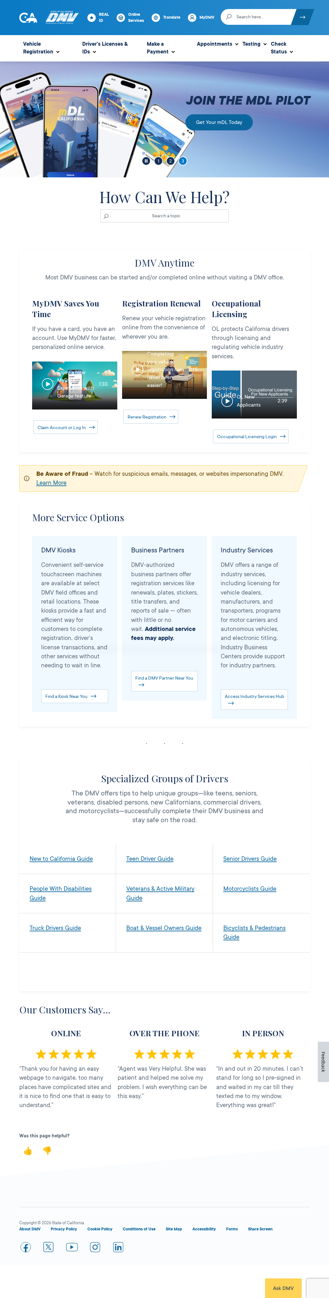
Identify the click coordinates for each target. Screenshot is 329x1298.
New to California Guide (61, 859)
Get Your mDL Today (219, 122)
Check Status (279, 48)
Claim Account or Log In (62, 427)
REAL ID (104, 17)
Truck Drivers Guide (55, 928)
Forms (232, 1229)
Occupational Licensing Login (247, 436)
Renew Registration (147, 416)
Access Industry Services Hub (254, 696)
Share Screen (260, 1229)
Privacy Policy (64, 1229)
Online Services (136, 17)
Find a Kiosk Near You (66, 696)
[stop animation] (146, 160)
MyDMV (207, 17)
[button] (74, 385)
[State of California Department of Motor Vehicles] (62, 18)
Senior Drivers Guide (250, 859)
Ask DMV (283, 1288)
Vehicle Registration (38, 48)
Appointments (214, 44)
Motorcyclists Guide (249, 889)
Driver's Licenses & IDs (105, 48)
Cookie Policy (99, 1229)
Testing (252, 44)
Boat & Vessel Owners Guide (163, 928)
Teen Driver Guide (149, 859)
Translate (171, 17)
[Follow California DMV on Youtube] (72, 1248)
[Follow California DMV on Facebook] (25, 1248)
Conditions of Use (139, 1229)
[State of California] (28, 17)
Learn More (51, 483)
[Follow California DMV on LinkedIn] (118, 1248)
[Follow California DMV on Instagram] (95, 1248)
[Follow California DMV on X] (48, 1248)
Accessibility (204, 1229)
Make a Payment (158, 48)
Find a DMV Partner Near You (164, 678)
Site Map (174, 1229)
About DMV (29, 1229)
